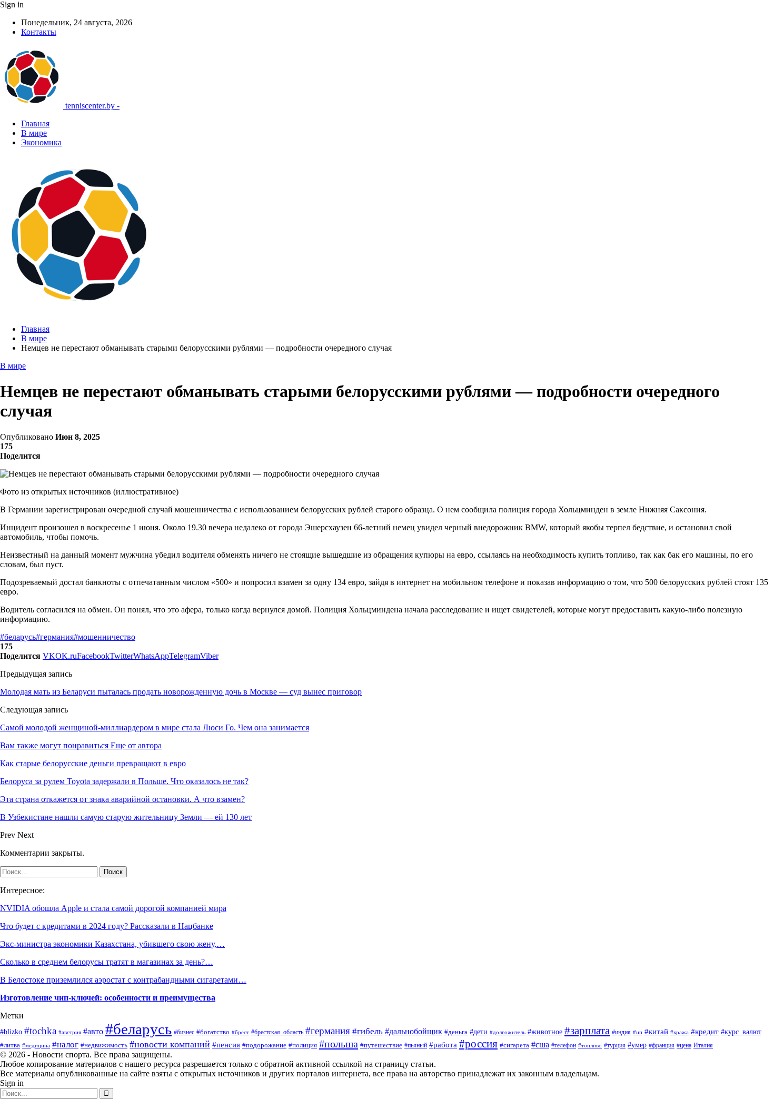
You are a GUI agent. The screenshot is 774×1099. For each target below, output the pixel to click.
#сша (540, 1044)
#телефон (563, 1045)
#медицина (36, 1045)
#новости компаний (170, 1044)
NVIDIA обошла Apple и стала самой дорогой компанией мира (113, 908)
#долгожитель (507, 1032)
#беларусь (18, 636)
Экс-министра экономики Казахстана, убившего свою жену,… (112, 943)
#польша (338, 1044)
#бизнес (184, 1032)
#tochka (40, 1030)
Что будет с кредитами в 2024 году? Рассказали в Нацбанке (106, 926)
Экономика (41, 142)
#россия (478, 1044)
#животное (545, 1032)
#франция (661, 1045)
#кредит (705, 1031)
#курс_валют (741, 1031)
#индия (621, 1032)
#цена (684, 1045)
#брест (240, 1032)
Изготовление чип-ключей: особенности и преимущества (107, 997)
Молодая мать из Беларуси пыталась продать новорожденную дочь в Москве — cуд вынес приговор (181, 691)
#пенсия (226, 1045)
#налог (65, 1044)
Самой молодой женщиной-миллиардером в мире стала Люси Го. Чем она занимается (154, 727)
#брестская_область (277, 1032)
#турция (615, 1045)
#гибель (367, 1031)
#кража (679, 1032)
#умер (637, 1045)
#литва (10, 1045)
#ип (637, 1032)
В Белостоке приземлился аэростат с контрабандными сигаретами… (123, 979)
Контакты (38, 31)
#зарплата (587, 1030)
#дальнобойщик (413, 1031)
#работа (443, 1045)
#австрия (69, 1032)
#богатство (213, 1032)
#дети (479, 1032)
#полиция (303, 1045)
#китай (656, 1031)
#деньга (456, 1032)
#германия (55, 636)
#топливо (590, 1045)
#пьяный (415, 1045)
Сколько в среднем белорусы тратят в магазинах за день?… (106, 961)
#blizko (11, 1032)
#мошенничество (104, 636)
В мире (34, 132)
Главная (35, 123)
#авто (93, 1031)
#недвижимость (104, 1045)
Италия (703, 1045)
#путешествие (381, 1045)
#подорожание (264, 1045)
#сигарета (514, 1045)
